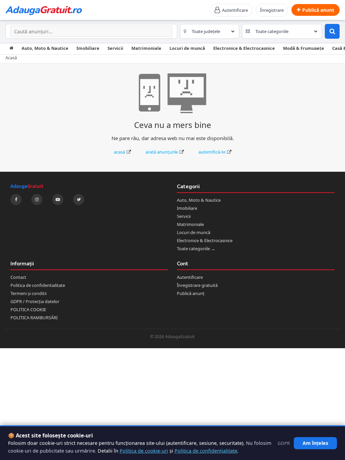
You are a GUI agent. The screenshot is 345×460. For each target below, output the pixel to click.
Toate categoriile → (196, 248)
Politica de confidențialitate (206, 451)
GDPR (284, 443)
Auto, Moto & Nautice (45, 48)
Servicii (115, 48)
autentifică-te (211, 152)
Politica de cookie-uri (144, 451)
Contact (18, 277)
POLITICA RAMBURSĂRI (34, 318)
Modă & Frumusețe (303, 48)
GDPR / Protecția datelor (34, 301)
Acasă (11, 58)
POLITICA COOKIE (28, 309)
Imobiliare (87, 48)
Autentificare (190, 277)
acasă (119, 152)
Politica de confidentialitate (37, 285)
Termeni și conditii (28, 293)
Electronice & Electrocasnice (244, 48)
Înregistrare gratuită (197, 285)
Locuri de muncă (187, 48)
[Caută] (332, 31)
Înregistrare (272, 10)
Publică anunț (191, 293)
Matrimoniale (146, 48)
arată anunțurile (162, 152)
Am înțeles (315, 443)
